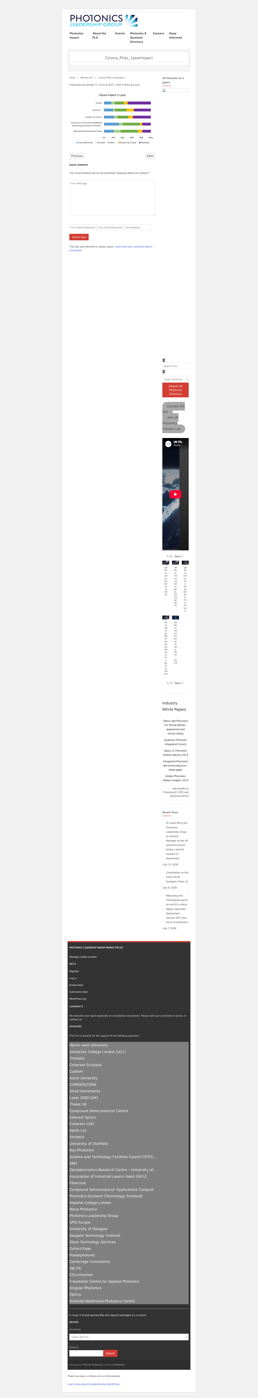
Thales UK (78, 1104)
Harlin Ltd (77, 1130)
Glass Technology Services (92, 1242)
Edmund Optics (82, 1117)
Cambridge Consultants (89, 1261)
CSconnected (81, 1275)
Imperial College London (90, 1202)
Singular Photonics (85, 1288)
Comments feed (78, 991)
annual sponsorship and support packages (106, 1315)
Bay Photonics (81, 1150)
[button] (179, 556)
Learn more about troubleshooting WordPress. (94, 1384)
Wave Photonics (83, 1209)
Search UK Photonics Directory (175, 390)
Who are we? (86, 77)
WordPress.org (77, 998)
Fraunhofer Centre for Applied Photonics (104, 1281)
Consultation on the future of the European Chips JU (177, 877)
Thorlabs (76, 1058)
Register (74, 971)
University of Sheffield (88, 1143)
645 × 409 (114, 84)
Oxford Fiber (80, 1248)
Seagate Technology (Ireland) (94, 1235)
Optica (75, 1294)
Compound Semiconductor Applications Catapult (111, 1189)
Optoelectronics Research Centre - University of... (112, 1170)
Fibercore (77, 1183)
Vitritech (76, 1137)
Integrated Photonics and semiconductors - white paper (175, 765)
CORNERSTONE (82, 1084)
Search (73, 1347)
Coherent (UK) (81, 1124)
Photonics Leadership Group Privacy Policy (96, 947)
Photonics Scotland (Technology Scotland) (106, 1196)
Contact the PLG (173, 409)
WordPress (119, 1364)
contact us (75, 1019)
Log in (72, 978)
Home (72, 77)
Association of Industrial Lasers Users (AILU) (108, 1176)
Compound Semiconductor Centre (98, 1111)
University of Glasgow (88, 1229)
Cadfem (76, 1071)
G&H (73, 1163)
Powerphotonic (82, 1255)
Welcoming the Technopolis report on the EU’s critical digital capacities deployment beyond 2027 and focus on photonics (177, 909)
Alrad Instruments (84, 1091)
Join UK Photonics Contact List (171, 423)
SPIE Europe (79, 1222)
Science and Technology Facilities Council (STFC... (113, 1157)
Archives (75, 1329)
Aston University (83, 1078)
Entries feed (76, 984)
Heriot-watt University (88, 1045)
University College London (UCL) (97, 1052)
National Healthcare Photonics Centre (102, 1301)
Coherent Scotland (85, 1065)
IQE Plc (75, 1268)
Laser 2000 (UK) (83, 1097)
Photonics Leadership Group (93, 1215)
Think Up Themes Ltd (92, 1364)
